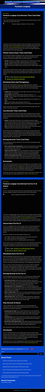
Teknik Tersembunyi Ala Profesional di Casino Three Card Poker (17, 369)
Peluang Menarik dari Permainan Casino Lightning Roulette (16, 372)
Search (2, 351)
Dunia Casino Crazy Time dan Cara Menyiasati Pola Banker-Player (17, 363)
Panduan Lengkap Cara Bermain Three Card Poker (21, 15)
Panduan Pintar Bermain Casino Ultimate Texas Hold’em (15, 360)
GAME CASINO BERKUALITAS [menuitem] (15, 47)
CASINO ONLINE (6, 13)
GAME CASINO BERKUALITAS (24, 390)
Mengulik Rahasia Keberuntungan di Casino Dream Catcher (16, 366)
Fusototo (9, 375)
